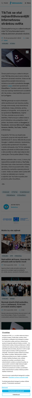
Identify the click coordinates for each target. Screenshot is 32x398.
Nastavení (5, 387)
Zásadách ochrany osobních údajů (18, 377)
